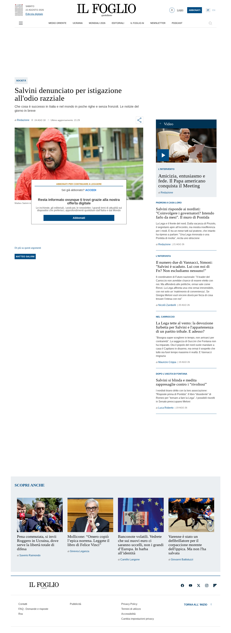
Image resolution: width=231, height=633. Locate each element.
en (213, 10)
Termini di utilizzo (131, 609)
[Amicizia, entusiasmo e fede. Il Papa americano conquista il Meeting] (186, 145)
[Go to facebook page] (182, 585)
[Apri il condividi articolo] (139, 120)
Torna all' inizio (195, 604)
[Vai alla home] (106, 10)
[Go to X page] (198, 585)
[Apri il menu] (20, 23)
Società (21, 80)
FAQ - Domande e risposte (33, 609)
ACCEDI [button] (90, 190)
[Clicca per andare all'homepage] (44, 585)
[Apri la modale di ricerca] (210, 23)
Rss (20, 613)
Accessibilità (128, 613)
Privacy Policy (129, 604)
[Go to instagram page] (206, 585)
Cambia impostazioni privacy (137, 619)
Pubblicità (75, 604)
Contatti (22, 604)
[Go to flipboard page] (215, 585)
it (208, 10)
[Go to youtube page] (190, 585)
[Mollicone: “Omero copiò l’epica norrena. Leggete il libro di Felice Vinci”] (90, 515)
